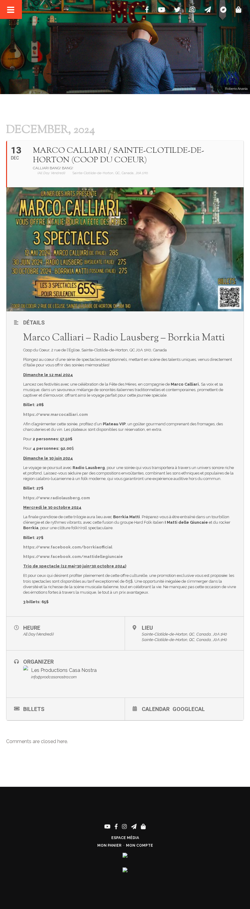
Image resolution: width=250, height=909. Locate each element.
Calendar (156, 709)
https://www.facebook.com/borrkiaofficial (67, 547)
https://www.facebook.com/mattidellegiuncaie (73, 556)
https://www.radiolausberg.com (56, 498)
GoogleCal (189, 709)
